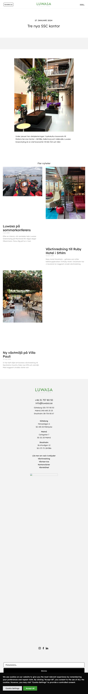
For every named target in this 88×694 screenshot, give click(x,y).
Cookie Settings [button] (12, 688)
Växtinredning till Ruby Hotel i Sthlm (63, 251)
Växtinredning (44, 459)
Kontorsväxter (44, 465)
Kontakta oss (8, 4)
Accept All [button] (30, 688)
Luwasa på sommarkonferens (17, 228)
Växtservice (44, 462)
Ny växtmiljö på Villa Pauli (19, 354)
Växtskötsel (44, 467)
